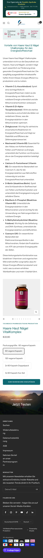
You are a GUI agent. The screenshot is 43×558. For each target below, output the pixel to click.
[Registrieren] (37, 489)
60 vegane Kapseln (13, 351)
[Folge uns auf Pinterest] (16, 512)
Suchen (6, 425)
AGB (5, 446)
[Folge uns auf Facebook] (5, 512)
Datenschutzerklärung (11, 439)
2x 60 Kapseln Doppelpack (17, 365)
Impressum (8, 450)
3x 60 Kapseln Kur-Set (15, 373)
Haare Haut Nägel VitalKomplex (15, 330)
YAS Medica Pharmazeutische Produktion (20, 323)
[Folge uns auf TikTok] (27, 512)
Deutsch (26, 522)
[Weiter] (39, 319)
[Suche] (8, 23)
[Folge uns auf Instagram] (11, 512)
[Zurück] (4, 319)
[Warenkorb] (39, 23)
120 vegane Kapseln (14, 358)
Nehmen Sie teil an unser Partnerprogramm (10, 460)
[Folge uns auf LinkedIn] (32, 512)
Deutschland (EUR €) (11, 522)
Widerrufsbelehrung (11, 431)
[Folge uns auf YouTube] (21, 512)
